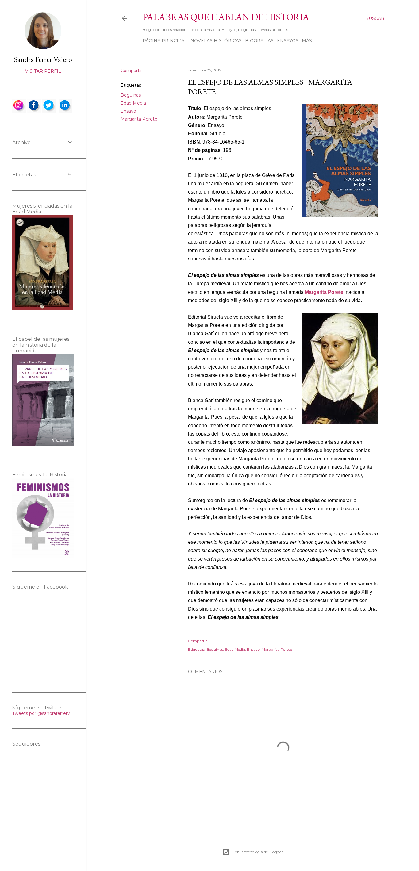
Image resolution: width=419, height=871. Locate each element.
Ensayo (128, 111)
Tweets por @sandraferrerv (41, 713)
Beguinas (131, 95)
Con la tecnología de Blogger (257, 852)
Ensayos (287, 41)
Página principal (165, 41)
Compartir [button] (131, 70)
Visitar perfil (43, 71)
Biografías (259, 41)
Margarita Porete (139, 119)
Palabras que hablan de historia (226, 17)
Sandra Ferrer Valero (43, 59)
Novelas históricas (216, 41)
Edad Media (133, 103)
